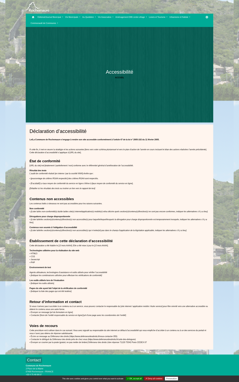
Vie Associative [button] (105, 17)
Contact (34, 360)
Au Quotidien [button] (88, 17)
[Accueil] (37, 6)
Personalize (171, 379)
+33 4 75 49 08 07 (34, 375)
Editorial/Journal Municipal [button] (50, 17)
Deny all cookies (154, 379)
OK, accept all (135, 379)
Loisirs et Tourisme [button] (157, 17)
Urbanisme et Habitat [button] (179, 17)
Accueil (119, 78)
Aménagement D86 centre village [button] (130, 17)
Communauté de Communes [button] (44, 23)
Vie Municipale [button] (72, 17)
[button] (33, 18)
